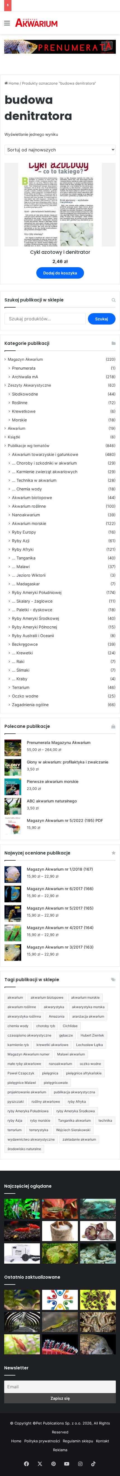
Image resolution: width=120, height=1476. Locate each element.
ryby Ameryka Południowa (28, 1111)
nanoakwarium (60, 1064)
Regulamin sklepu (78, 1441)
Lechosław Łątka (89, 1045)
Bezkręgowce (25, 644)
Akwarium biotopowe (32, 497)
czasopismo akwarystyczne (29, 1035)
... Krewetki (22, 652)
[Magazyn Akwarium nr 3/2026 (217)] (60, 1344)
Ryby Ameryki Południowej (36, 592)
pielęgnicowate (56, 1082)
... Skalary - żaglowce (32, 601)
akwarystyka (54, 1007)
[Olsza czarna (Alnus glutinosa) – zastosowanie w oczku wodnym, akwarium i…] (98, 1300)
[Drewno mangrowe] (98, 1322)
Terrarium (20, 687)
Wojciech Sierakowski (73, 1130)
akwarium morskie (85, 997)
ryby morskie (40, 1120)
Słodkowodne (25, 394)
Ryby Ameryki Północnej (34, 627)
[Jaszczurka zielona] (60, 1322)
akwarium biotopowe (47, 997)
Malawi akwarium (71, 1054)
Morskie (19, 419)
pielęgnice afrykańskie (84, 1073)
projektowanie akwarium (27, 1092)
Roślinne (19, 402)
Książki (14, 437)
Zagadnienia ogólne (30, 704)
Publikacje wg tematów (28, 445)
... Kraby (19, 678)
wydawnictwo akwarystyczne (31, 1139)
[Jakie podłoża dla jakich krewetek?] (22, 1231)
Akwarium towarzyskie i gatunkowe (45, 454)
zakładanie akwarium (79, 1139)
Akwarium (16, 428)
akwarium (15, 997)
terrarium (14, 1130)
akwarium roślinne (22, 1007)
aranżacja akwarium (88, 1016)
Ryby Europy (24, 532)
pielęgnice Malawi (22, 1082)
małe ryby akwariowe (24, 1064)
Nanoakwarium (26, 514)
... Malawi (21, 566)
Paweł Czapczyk (21, 1073)
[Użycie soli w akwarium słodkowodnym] (60, 1231)
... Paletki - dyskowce (32, 609)
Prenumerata (23, 368)
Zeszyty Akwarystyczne (29, 385)
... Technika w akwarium (34, 480)
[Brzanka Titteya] (22, 1344)
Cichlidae (70, 1026)
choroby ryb (45, 1026)
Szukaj (101, 318)
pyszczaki (16, 1101)
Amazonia (56, 1016)
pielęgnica (50, 1073)
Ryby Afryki (22, 549)
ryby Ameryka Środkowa (75, 1111)
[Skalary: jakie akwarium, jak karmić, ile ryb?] (22, 1209)
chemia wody (18, 1026)
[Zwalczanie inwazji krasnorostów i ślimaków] (98, 1253)
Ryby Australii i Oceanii (33, 635)
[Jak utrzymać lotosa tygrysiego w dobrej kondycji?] (60, 1253)
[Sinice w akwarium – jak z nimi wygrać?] (98, 1209)
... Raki (18, 661)
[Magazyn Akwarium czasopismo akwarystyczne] (36, 22)
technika (105, 1120)
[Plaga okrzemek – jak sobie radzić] (60, 1209)
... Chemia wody (27, 489)
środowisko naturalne (24, 1149)
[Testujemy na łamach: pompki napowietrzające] (22, 1253)
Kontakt (102, 1441)
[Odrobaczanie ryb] (98, 1231)
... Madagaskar (26, 583)
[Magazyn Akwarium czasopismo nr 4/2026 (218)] (22, 1300)
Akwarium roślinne (29, 506)
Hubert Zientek (92, 1035)
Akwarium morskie (29, 523)
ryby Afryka (77, 1101)
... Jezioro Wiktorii (28, 575)
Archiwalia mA (25, 376)
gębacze (66, 1035)
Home (14, 83)
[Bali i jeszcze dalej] (22, 1322)
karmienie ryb (18, 1045)
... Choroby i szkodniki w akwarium (44, 463)
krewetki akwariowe (52, 1045)
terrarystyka (38, 1130)
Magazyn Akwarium (25, 359)
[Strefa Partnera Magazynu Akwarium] (60, 1300)
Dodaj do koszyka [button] (60, 273)
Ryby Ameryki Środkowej (35, 618)
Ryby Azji (20, 540)
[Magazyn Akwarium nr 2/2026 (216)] (98, 1344)
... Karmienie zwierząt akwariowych (44, 471)
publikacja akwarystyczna (74, 1092)
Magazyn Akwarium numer (28, 1054)
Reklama (60, 1450)
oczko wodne (90, 1064)
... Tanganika (23, 558)
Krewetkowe (23, 411)
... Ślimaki (20, 670)
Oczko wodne (25, 696)
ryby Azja (15, 1120)
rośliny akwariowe (46, 1101)
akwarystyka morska (88, 1007)
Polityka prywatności (42, 1441)
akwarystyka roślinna (24, 1016)
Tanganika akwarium (74, 1120)
